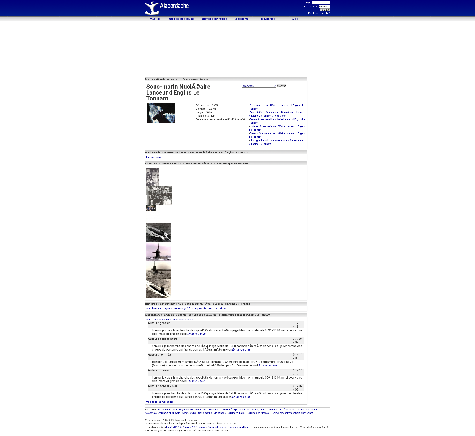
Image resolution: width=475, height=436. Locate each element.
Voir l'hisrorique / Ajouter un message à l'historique (173, 308)
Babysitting (253, 409)
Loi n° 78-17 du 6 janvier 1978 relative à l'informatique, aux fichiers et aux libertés (208, 427)
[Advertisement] (237, 9)
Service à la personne (233, 409)
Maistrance (220, 413)
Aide (295, 19)
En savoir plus (153, 157)
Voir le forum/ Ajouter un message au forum (169, 319)
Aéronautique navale (169, 413)
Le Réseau (241, 19)
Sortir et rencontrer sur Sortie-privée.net (292, 413)
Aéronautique (189, 413)
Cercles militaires (236, 413)
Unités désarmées (214, 19)
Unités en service (181, 19)
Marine (155, 19)
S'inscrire (268, 19)
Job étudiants (286, 409)
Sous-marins (205, 413)
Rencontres (164, 409)
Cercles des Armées (258, 413)
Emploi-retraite (269, 409)
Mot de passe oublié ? (319, 13)
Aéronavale (151, 413)
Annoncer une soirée (306, 409)
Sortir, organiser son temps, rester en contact (196, 409)
